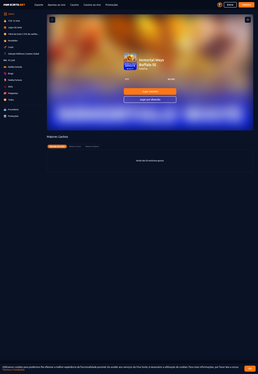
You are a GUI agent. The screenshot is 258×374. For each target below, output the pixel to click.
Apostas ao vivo (56, 4)
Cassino (74, 4)
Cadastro (246, 5)
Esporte (39, 4)
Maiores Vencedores (92, 146)
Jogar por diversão (150, 99)
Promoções (112, 4)
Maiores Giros (75, 146)
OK (250, 368)
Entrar (230, 5)
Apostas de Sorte (57, 146)
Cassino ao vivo (92, 4)
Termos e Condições (13, 369)
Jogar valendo (150, 91)
